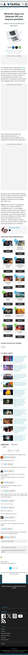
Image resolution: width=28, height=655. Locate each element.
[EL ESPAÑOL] (26, 4)
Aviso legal (3, 637)
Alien (21, 1)
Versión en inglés (14, 648)
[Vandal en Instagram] (14, 615)
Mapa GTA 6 (11, 1)
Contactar (3, 631)
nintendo (3, 346)
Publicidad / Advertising (6, 633)
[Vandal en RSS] (3, 620)
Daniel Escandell (9, 51)
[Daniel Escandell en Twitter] (10, 230)
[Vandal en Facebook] (3, 615)
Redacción (3, 629)
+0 (14, 457)
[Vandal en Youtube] (20, 615)
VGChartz (3, 643)
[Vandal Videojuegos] (14, 4)
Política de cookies (5, 639)
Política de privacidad (5, 635)
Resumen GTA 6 (5, 1)
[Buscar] (23, 4)
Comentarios (5, 444)
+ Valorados (13, 444)
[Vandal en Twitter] (9, 615)
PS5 (24, 1)
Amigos (5, 447)
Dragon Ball (17, 1)
